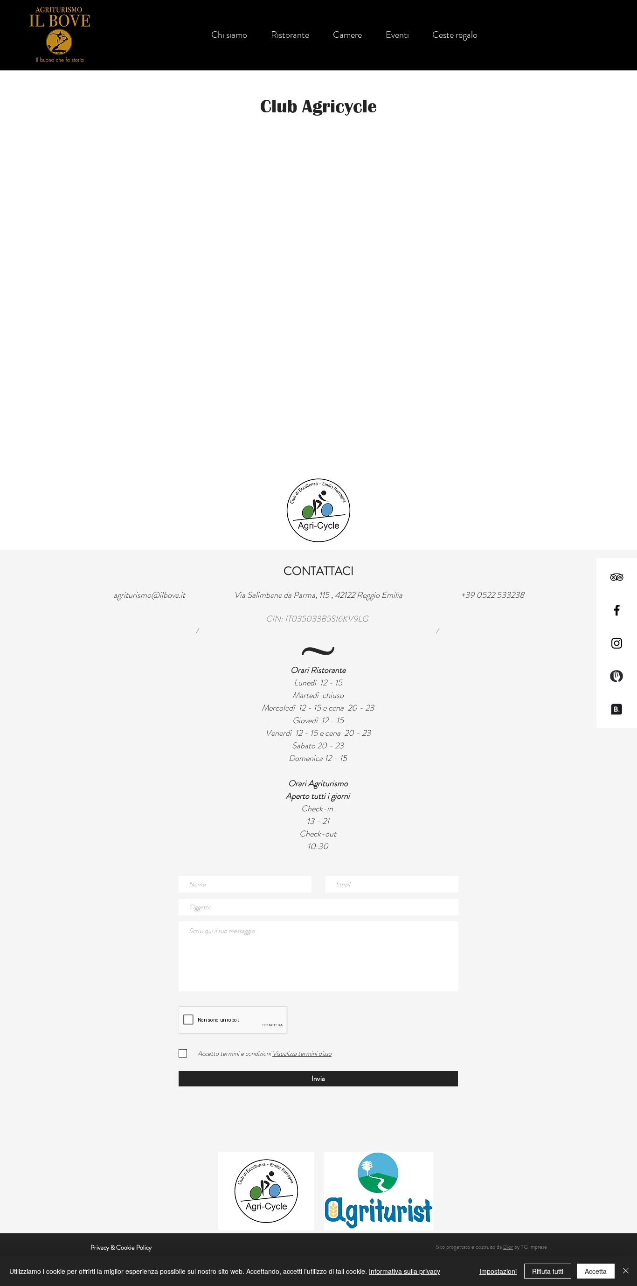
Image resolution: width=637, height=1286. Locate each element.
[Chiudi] (625, 1271)
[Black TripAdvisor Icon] (616, 577)
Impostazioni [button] (498, 1271)
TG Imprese (534, 1247)
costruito (485, 1247)
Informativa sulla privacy (404, 1271)
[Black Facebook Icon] (616, 610)
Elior (508, 1247)
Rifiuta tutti (547, 1271)
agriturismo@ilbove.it (149, 595)
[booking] (616, 709)
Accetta (596, 1271)
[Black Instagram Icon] (616, 643)
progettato (458, 1247)
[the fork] (616, 676)
